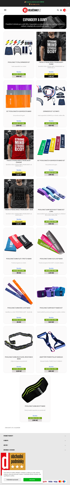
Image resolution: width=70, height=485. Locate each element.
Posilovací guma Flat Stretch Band (19, 259)
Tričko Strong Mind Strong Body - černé (51, 63)
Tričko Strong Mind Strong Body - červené (18, 161)
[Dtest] (13, 464)
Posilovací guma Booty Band (35, 406)
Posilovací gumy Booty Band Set (51, 308)
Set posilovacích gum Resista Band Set (51, 160)
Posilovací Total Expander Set (19, 62)
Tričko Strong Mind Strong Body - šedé (19, 209)
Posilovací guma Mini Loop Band (18, 308)
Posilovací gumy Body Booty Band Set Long (51, 210)
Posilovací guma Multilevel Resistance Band (19, 358)
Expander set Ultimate (51, 111)
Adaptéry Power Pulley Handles (51, 357)
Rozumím (32, 479)
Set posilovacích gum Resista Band (18, 111)
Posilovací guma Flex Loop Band (51, 259)
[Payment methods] (51, 481)
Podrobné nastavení (12, 479)
